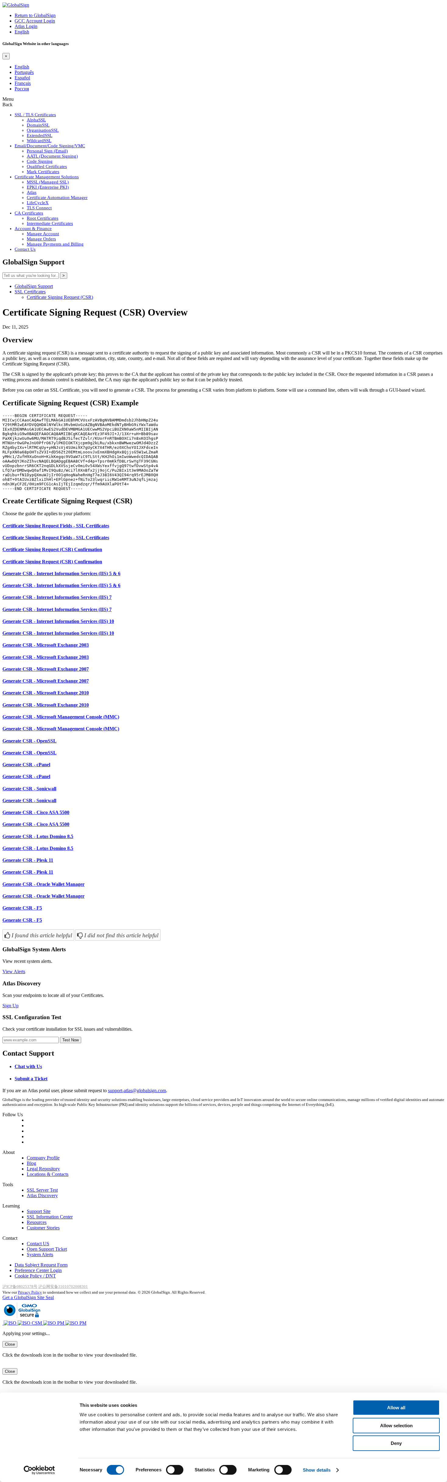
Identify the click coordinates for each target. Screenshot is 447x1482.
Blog (31, 1163)
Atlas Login (26, 26)
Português (24, 72)
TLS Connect (39, 207)
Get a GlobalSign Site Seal (28, 1297)
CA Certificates (29, 213)
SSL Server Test (42, 1190)
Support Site (38, 1211)
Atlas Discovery (42, 1195)
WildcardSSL (39, 140)
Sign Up (10, 1005)
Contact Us (25, 249)
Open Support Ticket (47, 1249)
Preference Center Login (38, 1270)
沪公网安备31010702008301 (63, 1286)
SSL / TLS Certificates (35, 114)
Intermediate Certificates (50, 223)
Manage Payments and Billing (55, 244)
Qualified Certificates (47, 166)
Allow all (396, 1407)
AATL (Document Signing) (52, 156)
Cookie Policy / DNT (35, 1275)
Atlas (31, 192)
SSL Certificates (30, 291)
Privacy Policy (30, 1292)
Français (23, 83)
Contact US (38, 1243)
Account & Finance (33, 228)
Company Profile (43, 1157)
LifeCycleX (38, 202)
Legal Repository (43, 1168)
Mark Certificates (43, 171)
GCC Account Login (35, 20)
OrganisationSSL (43, 130)
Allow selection (396, 1425)
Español (22, 77)
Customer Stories (43, 1227)
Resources (37, 1222)
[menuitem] (236, 1158)
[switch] (174, 1470)
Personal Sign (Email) (47, 151)
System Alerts (40, 1254)
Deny (396, 1443)
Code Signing (40, 161)
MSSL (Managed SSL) (48, 182)
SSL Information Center (50, 1216)
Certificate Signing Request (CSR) (60, 297)
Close (10, 1344)
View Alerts (13, 971)
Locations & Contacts (47, 1174)
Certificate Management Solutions (47, 176)
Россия (22, 88)
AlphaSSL (36, 119)
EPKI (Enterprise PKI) (48, 187)
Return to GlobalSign (35, 15)
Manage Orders (41, 238)
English (22, 31)
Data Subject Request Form (41, 1264)
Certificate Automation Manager (57, 197)
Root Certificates (42, 218)
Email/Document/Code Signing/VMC (50, 145)
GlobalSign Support (34, 286)
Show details (317, 1470)
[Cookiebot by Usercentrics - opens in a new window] (39, 1470)
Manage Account (43, 233)
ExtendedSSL (39, 135)
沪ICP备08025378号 (19, 1286)
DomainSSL (38, 125)
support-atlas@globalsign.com (137, 1090)
